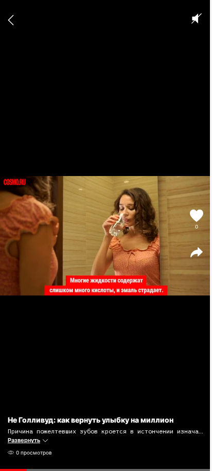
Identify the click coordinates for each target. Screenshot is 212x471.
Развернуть (24, 440)
